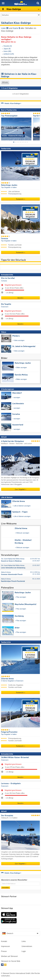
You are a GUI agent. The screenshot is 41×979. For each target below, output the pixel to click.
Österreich (4, 307)
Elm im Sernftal (8, 278)
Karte (16, 28)
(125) (8, 54)
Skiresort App (7, 908)
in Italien (14, 187)
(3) (7, 46)
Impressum (5, 946)
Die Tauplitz (6, 304)
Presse (4, 951)
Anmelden (5, 887)
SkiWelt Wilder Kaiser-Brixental (15, 757)
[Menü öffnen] (3, 3)
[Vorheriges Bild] (2, 128)
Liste (3, 28)
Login (24, 951)
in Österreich (19, 681)
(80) (7, 51)
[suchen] (38, 3)
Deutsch (10, 933)
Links (24, 941)
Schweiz (4, 281)
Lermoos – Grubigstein (11, 783)
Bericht (20, 298)
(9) (7, 49)
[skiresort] (20, 3)
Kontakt (4, 941)
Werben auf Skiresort (9, 956)
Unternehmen (27, 946)
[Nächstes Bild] (38, 128)
